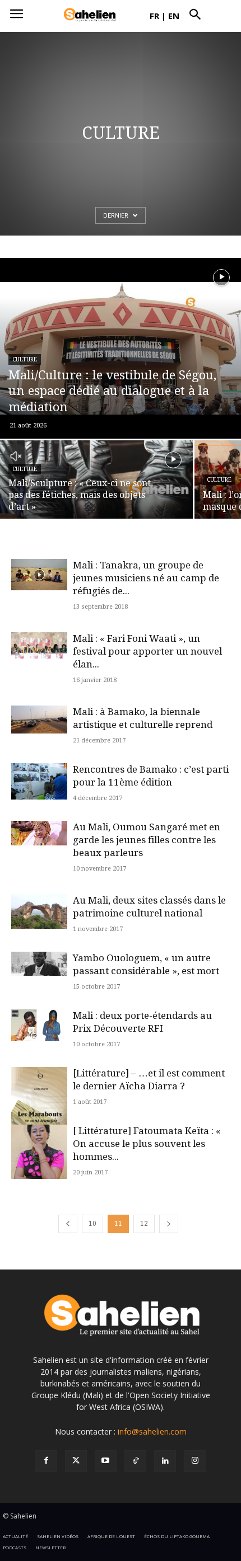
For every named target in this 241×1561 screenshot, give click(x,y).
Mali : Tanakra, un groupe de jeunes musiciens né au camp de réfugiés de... (146, 577)
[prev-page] (67, 1224)
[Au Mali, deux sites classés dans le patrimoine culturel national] (39, 911)
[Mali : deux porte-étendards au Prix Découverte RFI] (39, 1025)
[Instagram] (195, 1461)
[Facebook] (46, 1461)
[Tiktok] (135, 1461)
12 (144, 1224)
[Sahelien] (90, 15)
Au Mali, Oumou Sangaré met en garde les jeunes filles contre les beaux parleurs (146, 839)
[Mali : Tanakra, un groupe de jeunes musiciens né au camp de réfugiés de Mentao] (39, 575)
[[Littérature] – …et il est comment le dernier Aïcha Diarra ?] (39, 1113)
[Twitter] (76, 1461)
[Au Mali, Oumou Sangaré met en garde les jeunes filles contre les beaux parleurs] (39, 833)
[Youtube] (106, 1461)
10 (92, 1224)
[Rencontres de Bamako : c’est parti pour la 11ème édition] (39, 781)
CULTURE (24, 359)
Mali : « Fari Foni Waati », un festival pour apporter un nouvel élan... (147, 651)
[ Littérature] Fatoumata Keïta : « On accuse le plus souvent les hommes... (147, 1143)
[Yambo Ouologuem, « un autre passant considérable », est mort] (39, 964)
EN (173, 15)
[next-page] (168, 1224)
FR (154, 15)
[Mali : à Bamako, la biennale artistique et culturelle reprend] (39, 720)
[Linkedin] (165, 1461)
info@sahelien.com (152, 1431)
